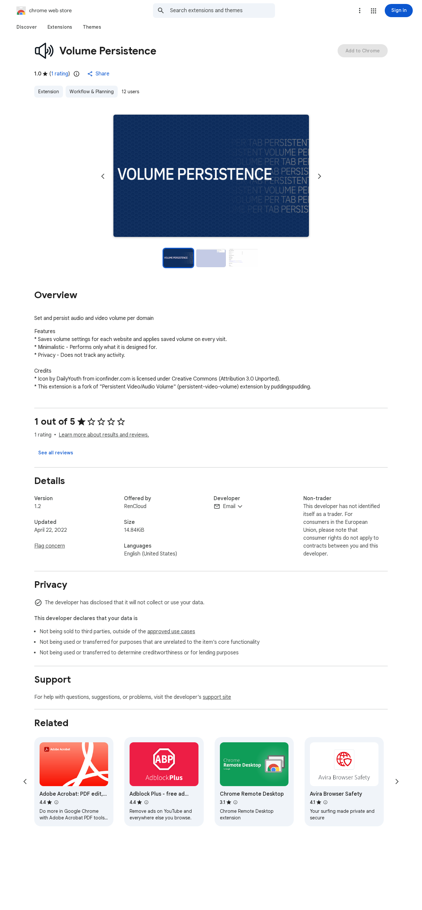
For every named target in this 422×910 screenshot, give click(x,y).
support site (217, 697)
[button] (373, 10)
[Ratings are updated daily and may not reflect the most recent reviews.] (76, 73)
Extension (48, 92)
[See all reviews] (55, 453)
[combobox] (222, 10)
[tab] (26, 27)
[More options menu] (359, 10)
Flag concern (49, 546)
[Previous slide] (102, 176)
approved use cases (171, 631)
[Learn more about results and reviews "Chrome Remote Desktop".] (235, 802)
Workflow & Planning (92, 92)
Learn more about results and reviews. (104, 435)
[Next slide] (319, 176)
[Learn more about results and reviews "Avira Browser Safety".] (325, 802)
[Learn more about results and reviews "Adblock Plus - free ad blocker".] (146, 802)
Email (229, 506)
